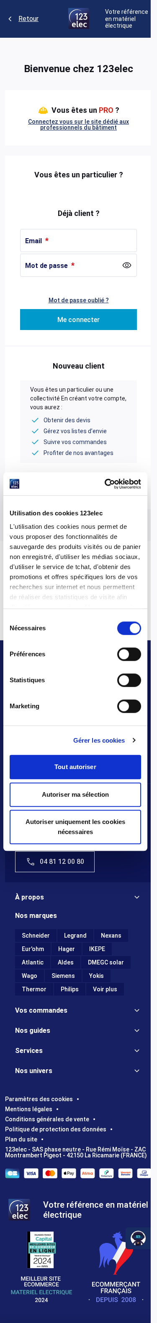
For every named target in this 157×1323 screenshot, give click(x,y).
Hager (66, 949)
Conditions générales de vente (47, 1119)
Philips (70, 989)
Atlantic (33, 962)
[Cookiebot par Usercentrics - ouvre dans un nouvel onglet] (106, 483)
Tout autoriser (75, 766)
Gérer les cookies (99, 740)
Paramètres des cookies (39, 1099)
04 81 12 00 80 (62, 862)
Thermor (34, 989)
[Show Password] (127, 265)
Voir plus (105, 989)
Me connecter (78, 320)
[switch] (129, 654)
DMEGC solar (106, 962)
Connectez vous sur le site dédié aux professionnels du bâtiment (78, 124)
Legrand (75, 935)
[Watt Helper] (138, 1238)
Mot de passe (47, 266)
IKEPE (97, 949)
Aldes (66, 962)
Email (34, 241)
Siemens (63, 975)
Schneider (36, 935)
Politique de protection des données (55, 1129)
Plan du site (21, 1139)
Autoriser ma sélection (75, 794)
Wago (29, 975)
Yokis (96, 975)
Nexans (111, 935)
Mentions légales (28, 1109)
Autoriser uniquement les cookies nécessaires (75, 826)
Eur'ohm (33, 949)
